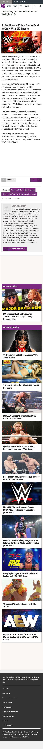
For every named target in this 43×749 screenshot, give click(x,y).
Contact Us (6, 693)
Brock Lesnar (30, 190)
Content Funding (8, 716)
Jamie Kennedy (19, 205)
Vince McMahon (17, 190)
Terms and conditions (10, 698)
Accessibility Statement (10, 711)
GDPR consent (7, 725)
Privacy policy (7, 702)
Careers (5, 721)
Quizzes (23, 2)
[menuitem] (6, 2)
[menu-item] (9, 6)
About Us (5, 689)
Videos (15, 2)
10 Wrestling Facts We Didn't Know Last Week (19, 194)
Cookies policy (7, 707)
